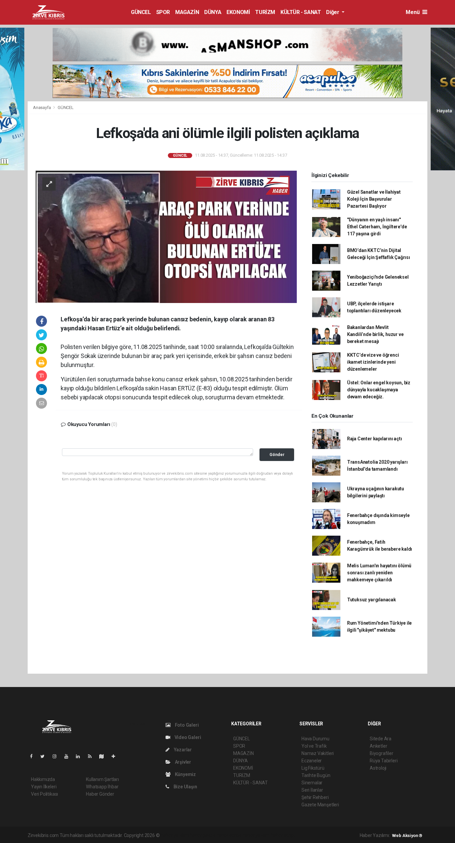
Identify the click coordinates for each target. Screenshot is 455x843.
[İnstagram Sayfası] (57, 756)
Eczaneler (311, 760)
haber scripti (229, 835)
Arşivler (182, 762)
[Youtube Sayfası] (69, 756)
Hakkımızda (43, 779)
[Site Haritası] (104, 756)
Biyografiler (381, 753)
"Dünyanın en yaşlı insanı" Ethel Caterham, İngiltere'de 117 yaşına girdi (377, 226)
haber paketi (203, 835)
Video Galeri (187, 737)
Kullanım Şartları (102, 779)
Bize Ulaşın (185, 786)
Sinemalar (311, 782)
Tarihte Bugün (315, 775)
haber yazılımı (175, 835)
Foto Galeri (186, 725)
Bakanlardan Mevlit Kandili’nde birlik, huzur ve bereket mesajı (375, 334)
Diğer (333, 12)
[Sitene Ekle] (116, 756)
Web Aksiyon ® (407, 835)
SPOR (163, 12)
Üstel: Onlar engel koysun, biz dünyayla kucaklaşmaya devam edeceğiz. (378, 389)
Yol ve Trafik (314, 746)
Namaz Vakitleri (317, 753)
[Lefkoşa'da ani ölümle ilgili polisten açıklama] (166, 236)
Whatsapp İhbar (102, 786)
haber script (283, 835)
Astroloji (378, 768)
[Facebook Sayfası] (34, 756)
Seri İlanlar (312, 790)
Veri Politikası (44, 794)
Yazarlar (182, 749)
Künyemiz (185, 774)
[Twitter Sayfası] (45, 756)
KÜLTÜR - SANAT (300, 12)
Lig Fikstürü (312, 768)
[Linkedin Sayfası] (80, 756)
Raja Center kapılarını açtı (374, 438)
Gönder (276, 454)
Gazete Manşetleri (320, 804)
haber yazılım (256, 835)
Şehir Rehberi (315, 797)
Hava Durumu (315, 738)
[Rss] (92, 756)
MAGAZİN (187, 12)
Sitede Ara (380, 738)
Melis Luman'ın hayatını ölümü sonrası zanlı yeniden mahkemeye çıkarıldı (379, 572)
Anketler (378, 746)
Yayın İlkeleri (43, 786)
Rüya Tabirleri (383, 760)
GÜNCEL (141, 12)
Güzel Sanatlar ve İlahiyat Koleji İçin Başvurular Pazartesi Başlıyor (374, 199)
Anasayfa (42, 107)
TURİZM (265, 12)
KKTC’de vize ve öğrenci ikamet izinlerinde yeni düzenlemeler (373, 362)
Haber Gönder (100, 794)
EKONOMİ (238, 12)
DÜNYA (212, 12)
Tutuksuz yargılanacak (371, 599)
